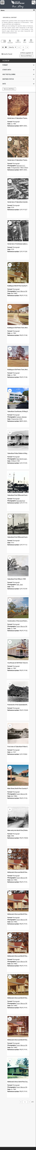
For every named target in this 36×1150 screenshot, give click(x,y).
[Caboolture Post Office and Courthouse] (18, 482)
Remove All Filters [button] (26, 56)
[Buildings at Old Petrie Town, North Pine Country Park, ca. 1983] (18, 314)
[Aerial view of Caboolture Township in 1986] (18, 146)
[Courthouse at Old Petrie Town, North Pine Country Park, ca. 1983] (18, 649)
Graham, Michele (21, 417)
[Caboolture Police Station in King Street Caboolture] (18, 440)
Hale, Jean (19, 584)
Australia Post (20, 501)
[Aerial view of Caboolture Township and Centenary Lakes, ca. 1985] (18, 105)
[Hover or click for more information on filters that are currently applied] (32, 53)
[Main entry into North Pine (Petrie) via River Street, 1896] (18, 817)
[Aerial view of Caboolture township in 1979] (18, 188)
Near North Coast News (23, 459)
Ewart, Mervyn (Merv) (22, 291)
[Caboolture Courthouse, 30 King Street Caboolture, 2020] (18, 398)
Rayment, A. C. (20, 165)
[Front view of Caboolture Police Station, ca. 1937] (18, 733)
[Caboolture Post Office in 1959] (18, 565)
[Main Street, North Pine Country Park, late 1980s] (18, 775)
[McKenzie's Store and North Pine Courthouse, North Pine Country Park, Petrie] (18, 1026)
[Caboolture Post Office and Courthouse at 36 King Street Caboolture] (18, 523)
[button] (18, 41)
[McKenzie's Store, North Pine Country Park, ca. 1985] (18, 1068)
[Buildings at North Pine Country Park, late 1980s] (18, 272)
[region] (18, 75)
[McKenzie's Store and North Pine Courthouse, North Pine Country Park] (18, 859)
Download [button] (10, 41)
